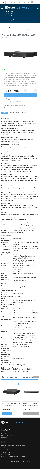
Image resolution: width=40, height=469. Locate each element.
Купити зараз (10, 95)
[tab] (4, 113)
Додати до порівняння (14, 101)
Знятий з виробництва (31, 413)
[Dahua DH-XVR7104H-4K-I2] (20, 54)
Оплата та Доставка (7, 435)
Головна (3, 27)
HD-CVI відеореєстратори (29, 29)
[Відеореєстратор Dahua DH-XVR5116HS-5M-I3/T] (11, 391)
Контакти (4, 433)
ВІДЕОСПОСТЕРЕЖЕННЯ (15, 27)
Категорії (9, 20)
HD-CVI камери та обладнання (11, 29)
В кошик (6, 413)
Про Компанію (5, 437)
